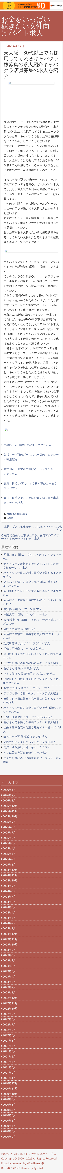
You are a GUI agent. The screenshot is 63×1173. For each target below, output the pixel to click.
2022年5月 (9, 1035)
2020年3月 (9, 1131)
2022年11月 (10, 1003)
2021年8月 (9, 1040)
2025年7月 (9, 832)
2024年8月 (9, 891)
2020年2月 (9, 1136)
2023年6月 (9, 966)
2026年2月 (9, 795)
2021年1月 (9, 1078)
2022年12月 (10, 998)
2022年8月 (9, 1019)
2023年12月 (10, 934)
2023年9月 (9, 950)
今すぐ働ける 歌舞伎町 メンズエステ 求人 (29, 673)
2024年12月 (10, 870)
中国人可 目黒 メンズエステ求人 (26, 614)
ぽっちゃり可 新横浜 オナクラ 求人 (25, 736)
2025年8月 (9, 827)
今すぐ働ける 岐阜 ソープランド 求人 (27, 688)
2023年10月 (10, 944)
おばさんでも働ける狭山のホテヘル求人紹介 (31, 722)
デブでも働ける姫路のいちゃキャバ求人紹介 (31, 663)
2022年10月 (10, 1008)
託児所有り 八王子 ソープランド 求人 (27, 643)
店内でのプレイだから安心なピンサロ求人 (30, 742)
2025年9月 (9, 821)
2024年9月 (9, 886)
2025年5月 (9, 843)
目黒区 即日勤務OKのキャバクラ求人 (27, 445)
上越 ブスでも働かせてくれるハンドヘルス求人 (33, 528)
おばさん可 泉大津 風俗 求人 (21, 668)
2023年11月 (10, 939)
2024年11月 (10, 875)
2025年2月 (9, 859)
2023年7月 (9, 960)
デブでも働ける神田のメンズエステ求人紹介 (31, 693)
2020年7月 (9, 1110)
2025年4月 (9, 848)
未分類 (10, 517)
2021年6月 (9, 1051)
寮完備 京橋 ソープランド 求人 (23, 609)
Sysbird (38, 1168)
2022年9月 (9, 1014)
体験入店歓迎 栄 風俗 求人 (20, 629)
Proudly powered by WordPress (20, 1163)
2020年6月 (9, 1115)
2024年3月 (9, 918)
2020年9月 (9, 1099)
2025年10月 (10, 816)
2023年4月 (9, 976)
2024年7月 (9, 896)
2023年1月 (9, 992)
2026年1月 (9, 800)
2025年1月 (9, 864)
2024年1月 (9, 928)
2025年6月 (9, 838)
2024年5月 (9, 907)
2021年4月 (9, 1062)
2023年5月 (9, 971)
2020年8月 (9, 1104)
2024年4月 (9, 912)
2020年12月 (10, 1083)
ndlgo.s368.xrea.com (17, 513)
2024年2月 (9, 923)
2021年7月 (9, 1046)
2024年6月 (9, 902)
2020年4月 (9, 1126)
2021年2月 (9, 1072)
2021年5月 (9, 1056)
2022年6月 (9, 1030)
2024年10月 (10, 880)
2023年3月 (9, 982)
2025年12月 (10, 806)
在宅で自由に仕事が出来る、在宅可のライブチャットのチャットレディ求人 (30, 536)
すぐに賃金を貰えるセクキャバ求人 (26, 752)
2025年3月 (9, 854)
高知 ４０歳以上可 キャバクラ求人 (27, 747)
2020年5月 (9, 1120)
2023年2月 (9, 987)
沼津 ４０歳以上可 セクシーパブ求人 (28, 717)
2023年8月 (9, 955)
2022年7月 (9, 1024)
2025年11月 (10, 811)
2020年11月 (10, 1088)
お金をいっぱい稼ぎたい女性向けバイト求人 (25, 26)
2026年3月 (9, 789)
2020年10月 (10, 1094)
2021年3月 (9, 1067)
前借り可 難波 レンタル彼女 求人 (24, 648)
